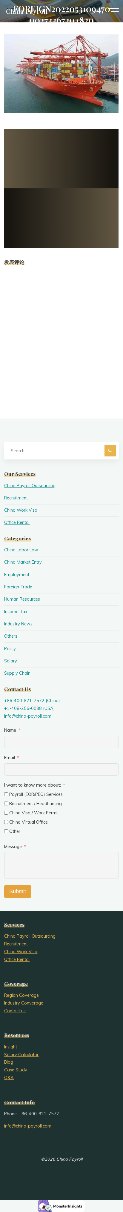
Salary (10, 661)
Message (13, 846)
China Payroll (27, 11)
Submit (17, 891)
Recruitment (16, 498)
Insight (10, 1047)
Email (9, 757)
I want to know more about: (33, 785)
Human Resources (22, 599)
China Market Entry (23, 562)
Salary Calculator (21, 1054)
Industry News (18, 624)
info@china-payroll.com (27, 716)
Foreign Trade (18, 587)
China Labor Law (21, 550)
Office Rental (17, 522)
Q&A (9, 1077)
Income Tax (15, 611)
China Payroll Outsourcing (30, 485)
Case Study (15, 1070)
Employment (16, 574)
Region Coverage (21, 995)
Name (10, 730)
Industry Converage (23, 1003)
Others (10, 636)
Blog (8, 1062)
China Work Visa (20, 510)
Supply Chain (17, 673)
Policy (10, 648)
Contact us (15, 1010)
